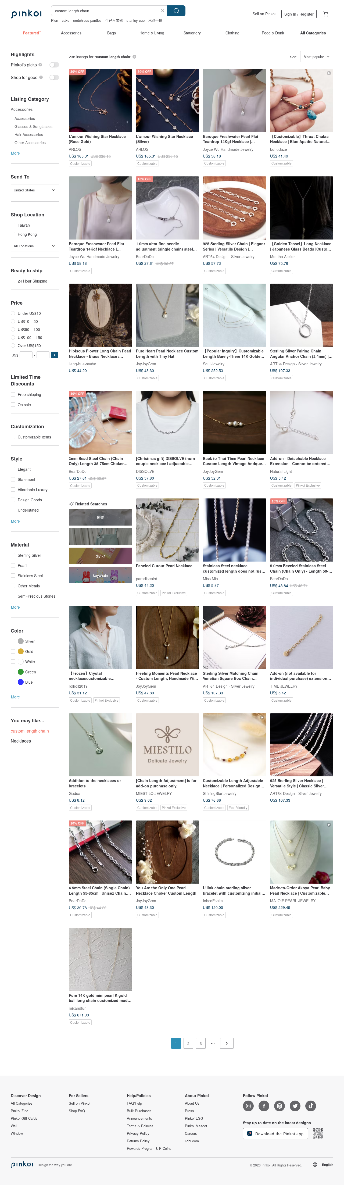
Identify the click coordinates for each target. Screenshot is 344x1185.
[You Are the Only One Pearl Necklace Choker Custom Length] (167, 852)
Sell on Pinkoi (264, 13)
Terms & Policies (140, 1126)
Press (189, 1111)
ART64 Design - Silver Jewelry (229, 256)
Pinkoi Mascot (196, 1126)
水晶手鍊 (155, 20)
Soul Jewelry (213, 363)
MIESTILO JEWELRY (154, 793)
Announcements (139, 1118)
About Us (192, 1103)
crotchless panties (87, 20)
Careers (191, 1133)
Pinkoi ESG (194, 1118)
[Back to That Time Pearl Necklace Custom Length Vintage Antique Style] (234, 422)
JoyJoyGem (146, 363)
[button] (54, 355)
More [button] (15, 153)
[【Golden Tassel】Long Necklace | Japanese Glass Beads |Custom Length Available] (302, 208)
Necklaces (21, 741)
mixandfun (78, 1008)
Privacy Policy (138, 1133)
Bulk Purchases (139, 1111)
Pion (54, 20)
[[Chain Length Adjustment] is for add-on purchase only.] (167, 745)
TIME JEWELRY (284, 685)
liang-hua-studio (82, 363)
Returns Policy (138, 1141)
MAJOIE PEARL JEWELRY (293, 900)
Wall (14, 1126)
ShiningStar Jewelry (219, 793)
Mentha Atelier (282, 256)
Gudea (74, 793)
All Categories (22, 1103)
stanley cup (136, 20)
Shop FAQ (77, 1111)
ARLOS (75, 149)
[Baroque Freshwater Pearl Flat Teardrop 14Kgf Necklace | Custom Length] (234, 100)
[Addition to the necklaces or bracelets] (100, 745)
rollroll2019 (78, 685)
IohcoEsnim (213, 900)
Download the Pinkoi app (279, 1133)
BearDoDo (145, 256)
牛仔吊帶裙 (114, 20)
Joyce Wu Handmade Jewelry (228, 149)
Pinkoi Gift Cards (24, 1118)
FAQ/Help (134, 1103)
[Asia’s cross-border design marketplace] (26, 14)
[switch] (35, 65)
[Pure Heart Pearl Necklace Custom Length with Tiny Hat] (167, 315)
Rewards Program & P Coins (149, 1148)
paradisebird (146, 578)
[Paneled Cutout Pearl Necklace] (167, 530)
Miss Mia (210, 578)
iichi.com (192, 1141)
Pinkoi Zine (19, 1111)
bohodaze (278, 149)
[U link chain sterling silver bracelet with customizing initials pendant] (234, 852)
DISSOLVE (145, 471)
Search (176, 10)
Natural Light (281, 471)
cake (65, 20)
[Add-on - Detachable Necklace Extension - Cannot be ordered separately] (302, 422)
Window (17, 1133)
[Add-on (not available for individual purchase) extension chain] (302, 637)
